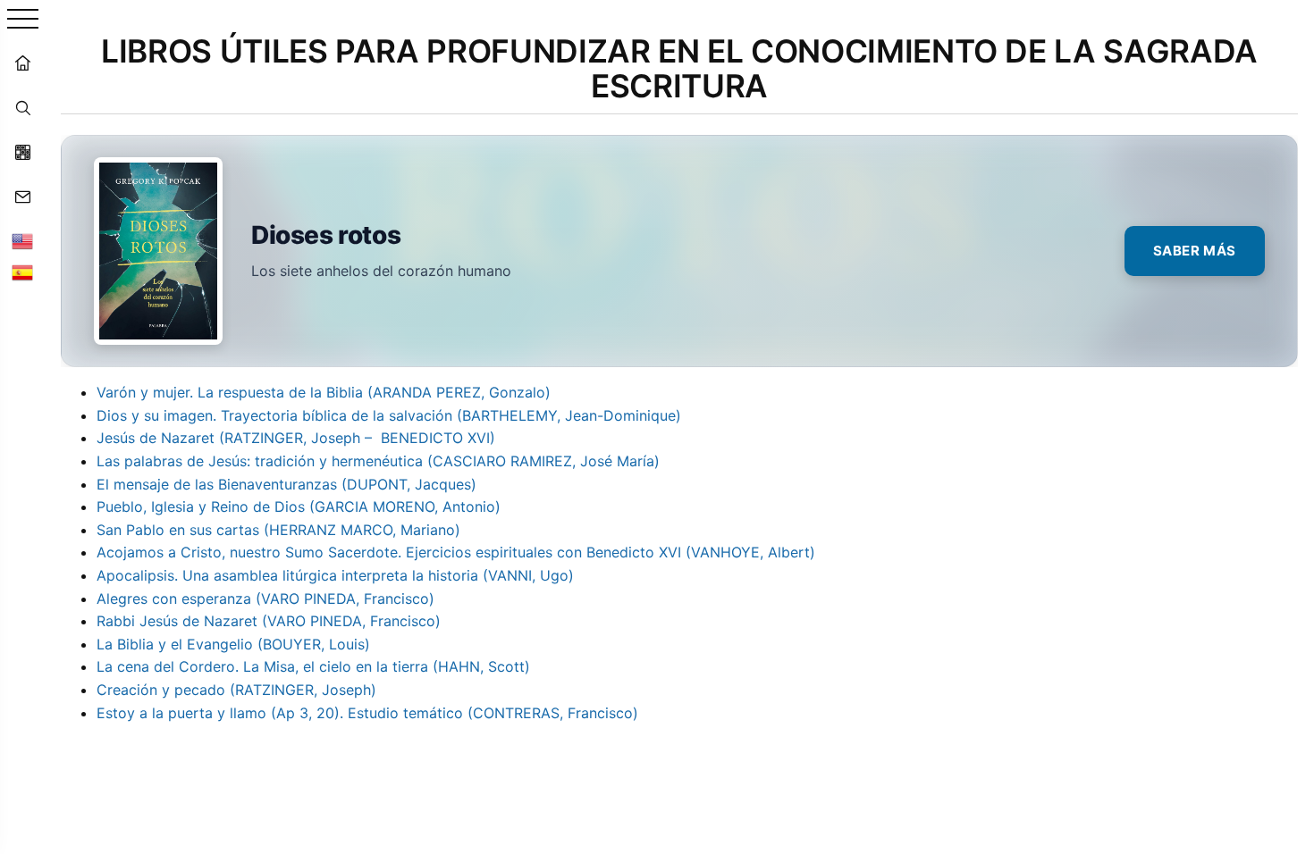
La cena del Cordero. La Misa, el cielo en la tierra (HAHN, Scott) (313, 666)
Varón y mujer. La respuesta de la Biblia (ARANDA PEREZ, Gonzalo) (324, 392)
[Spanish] (22, 272)
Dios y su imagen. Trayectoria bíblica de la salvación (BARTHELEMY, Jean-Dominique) (389, 415)
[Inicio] (22, 62)
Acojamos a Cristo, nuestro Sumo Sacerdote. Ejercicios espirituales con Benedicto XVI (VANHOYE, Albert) (456, 552)
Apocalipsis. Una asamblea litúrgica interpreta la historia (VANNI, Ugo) (335, 575)
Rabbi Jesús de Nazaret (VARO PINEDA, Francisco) (269, 621)
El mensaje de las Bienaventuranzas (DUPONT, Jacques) (286, 484)
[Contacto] (22, 196)
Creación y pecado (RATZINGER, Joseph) (236, 690)
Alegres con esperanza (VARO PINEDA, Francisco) (265, 598)
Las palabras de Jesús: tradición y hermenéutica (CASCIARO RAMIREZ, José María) (378, 461)
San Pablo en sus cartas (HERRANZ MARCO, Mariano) (278, 530)
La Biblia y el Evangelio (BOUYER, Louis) (233, 644)
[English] (22, 241)
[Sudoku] (22, 151)
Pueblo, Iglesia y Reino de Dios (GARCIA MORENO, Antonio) (299, 506)
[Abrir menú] (22, 20)
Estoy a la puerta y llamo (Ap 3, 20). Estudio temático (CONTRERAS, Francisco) (367, 713)
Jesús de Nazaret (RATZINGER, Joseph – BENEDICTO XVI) (296, 438)
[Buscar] (22, 107)
